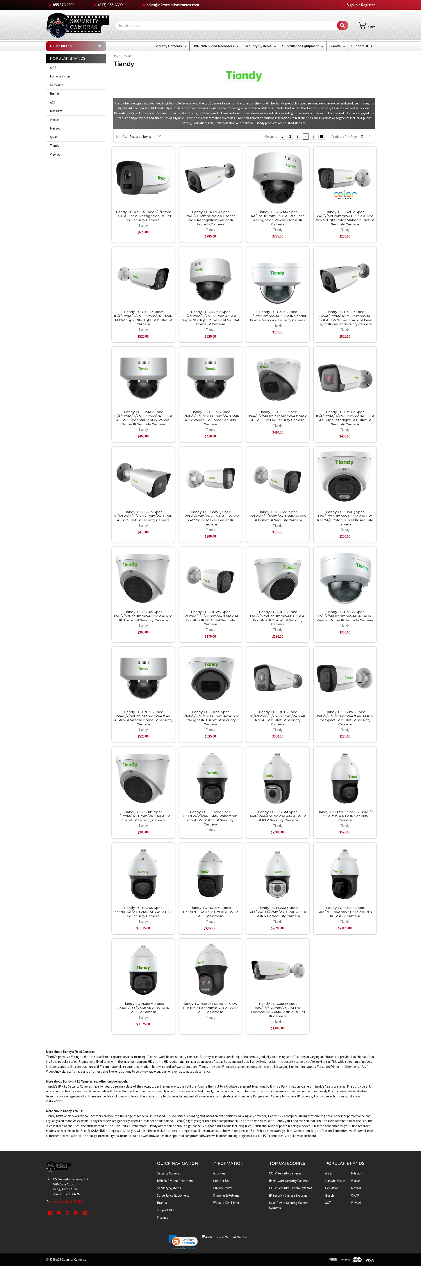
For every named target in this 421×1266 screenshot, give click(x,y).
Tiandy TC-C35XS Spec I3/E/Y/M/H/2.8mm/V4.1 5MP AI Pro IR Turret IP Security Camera (143, 616)
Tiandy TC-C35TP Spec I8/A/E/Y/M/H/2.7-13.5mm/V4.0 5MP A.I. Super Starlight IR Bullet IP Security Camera (345, 418)
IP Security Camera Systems (288, 1195)
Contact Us (221, 1181)
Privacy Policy (222, 1188)
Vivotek (55, 120)
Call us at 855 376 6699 (67, 1201)
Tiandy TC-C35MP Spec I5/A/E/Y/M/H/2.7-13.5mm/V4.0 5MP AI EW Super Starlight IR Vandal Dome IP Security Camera (143, 418)
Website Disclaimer (226, 1203)
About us (219, 1173)
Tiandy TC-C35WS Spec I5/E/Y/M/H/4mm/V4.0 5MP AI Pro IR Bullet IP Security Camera (278, 516)
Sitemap (162, 1217)
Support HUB (361, 46)
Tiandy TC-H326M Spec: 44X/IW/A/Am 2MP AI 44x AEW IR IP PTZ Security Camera (278, 816)
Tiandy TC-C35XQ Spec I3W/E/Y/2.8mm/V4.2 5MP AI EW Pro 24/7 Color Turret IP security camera (345, 518)
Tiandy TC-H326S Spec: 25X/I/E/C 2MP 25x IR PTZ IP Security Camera (345, 816)
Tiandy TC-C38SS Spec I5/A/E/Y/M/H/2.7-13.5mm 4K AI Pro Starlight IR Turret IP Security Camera (210, 718)
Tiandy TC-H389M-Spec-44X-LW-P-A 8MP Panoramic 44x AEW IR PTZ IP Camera (210, 1008)
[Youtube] (59, 1213)
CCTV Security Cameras (285, 1173)
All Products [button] (61, 46)
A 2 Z (53, 68)
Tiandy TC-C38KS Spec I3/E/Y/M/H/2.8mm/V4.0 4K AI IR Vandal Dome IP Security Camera (345, 616)
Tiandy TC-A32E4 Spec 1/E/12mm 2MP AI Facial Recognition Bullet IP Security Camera (143, 216)
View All (55, 154)
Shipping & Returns (226, 1195)
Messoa (55, 128)
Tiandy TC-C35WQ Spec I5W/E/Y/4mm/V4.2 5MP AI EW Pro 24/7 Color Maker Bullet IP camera (210, 518)
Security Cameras (169, 46)
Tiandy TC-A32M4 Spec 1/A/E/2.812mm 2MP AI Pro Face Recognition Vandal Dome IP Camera (278, 218)
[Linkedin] (85, 1213)
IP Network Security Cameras (289, 1181)
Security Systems (258, 46)
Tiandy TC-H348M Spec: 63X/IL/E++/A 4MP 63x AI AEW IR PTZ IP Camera (210, 912)
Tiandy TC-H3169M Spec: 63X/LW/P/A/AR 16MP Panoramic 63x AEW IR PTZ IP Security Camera (210, 818)
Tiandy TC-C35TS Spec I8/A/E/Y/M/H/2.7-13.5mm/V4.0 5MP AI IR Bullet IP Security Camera (143, 516)
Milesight (56, 111)
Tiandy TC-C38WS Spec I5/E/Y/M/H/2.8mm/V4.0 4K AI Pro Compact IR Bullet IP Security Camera (345, 718)
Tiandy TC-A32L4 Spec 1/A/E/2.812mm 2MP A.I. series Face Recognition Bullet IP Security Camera (210, 218)
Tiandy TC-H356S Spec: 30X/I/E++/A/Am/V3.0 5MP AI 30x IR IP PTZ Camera (345, 912)
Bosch (54, 94)
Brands (335, 46)
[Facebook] (50, 1213)
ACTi (53, 102)
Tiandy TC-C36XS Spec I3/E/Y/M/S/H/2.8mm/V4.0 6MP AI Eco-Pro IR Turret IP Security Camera (277, 618)
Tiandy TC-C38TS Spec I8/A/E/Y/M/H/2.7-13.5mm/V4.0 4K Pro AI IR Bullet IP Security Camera (277, 718)
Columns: (271, 136)
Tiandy (54, 146)
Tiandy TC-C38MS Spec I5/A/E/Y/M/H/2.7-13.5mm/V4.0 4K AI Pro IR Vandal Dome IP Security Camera (143, 718)
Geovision (56, 85)
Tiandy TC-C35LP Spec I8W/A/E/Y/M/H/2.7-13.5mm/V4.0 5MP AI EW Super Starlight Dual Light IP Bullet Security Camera (345, 318)
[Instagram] (76, 1213)
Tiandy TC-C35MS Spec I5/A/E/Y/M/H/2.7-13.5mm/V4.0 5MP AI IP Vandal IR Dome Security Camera (210, 418)
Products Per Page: (344, 137)
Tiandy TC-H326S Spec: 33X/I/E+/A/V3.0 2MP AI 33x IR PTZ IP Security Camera (143, 912)
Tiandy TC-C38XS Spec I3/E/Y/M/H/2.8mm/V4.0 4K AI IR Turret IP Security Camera (143, 816)
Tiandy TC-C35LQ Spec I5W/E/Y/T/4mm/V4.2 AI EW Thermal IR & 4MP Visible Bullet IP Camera (277, 1010)
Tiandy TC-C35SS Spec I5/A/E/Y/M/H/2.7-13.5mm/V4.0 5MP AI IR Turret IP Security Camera (278, 416)
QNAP (54, 137)
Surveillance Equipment (300, 46)
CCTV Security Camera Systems (290, 1188)
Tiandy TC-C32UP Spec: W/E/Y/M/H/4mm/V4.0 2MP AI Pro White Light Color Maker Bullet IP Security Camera (345, 218)
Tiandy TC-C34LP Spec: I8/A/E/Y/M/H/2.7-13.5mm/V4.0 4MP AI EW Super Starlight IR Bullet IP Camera (143, 318)
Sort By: (121, 137)
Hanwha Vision (60, 76)
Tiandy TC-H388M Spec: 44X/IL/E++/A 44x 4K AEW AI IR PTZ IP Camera (143, 1008)
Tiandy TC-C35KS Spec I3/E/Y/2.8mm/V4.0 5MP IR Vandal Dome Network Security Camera (278, 316)
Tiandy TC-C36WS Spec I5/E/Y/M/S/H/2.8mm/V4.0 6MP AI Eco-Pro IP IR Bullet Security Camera (210, 618)
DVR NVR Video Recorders (214, 46)
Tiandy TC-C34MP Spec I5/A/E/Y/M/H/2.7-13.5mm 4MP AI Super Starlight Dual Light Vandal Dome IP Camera (210, 318)
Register (368, 4)
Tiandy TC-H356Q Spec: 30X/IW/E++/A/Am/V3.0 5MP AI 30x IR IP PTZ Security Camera (278, 912)
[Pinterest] (67, 1213)
